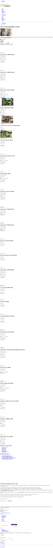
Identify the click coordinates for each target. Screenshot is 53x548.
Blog (2, 13)
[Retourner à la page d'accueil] (5, 7)
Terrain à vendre (4, 452)
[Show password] (11, 539)
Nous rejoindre (4, 14)
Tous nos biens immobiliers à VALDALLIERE (7, 458)
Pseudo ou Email (2, 537)
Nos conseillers (4, 11)
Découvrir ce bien (2, 79)
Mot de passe (2, 539)
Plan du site (3, 529)
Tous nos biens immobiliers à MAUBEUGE (7, 456)
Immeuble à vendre (4, 448)
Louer (2, 9)
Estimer (3, 10)
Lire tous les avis (14, 524)
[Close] (0, 536)
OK (8, 42)
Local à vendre (4, 449)
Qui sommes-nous (4, 515)
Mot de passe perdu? (2, 543)
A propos (3, 12)
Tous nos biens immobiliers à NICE (6, 455)
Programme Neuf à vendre (5, 451)
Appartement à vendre (4, 447)
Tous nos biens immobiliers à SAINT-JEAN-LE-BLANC (9, 457)
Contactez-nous (4, 15)
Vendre (3, 18)
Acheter (3, 16)
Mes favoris (3, 1)
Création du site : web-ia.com (5, 531)
